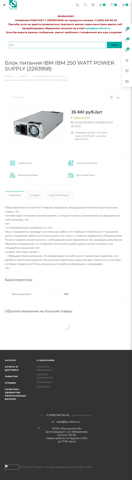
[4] (20, 97)
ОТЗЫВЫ (10, 383)
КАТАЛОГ (11, 360)
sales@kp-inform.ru (68, 421)
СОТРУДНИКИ (44, 382)
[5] (23, 97)
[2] (15, 97)
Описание (15, 195)
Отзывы (35, 195)
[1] (12, 97)
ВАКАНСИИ (43, 386)
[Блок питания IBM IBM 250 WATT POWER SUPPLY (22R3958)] (38, 124)
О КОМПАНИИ (46, 360)
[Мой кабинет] (92, 5)
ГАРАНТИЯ (11, 376)
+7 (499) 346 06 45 (57, 415)
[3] (17, 97)
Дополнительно (59, 195)
